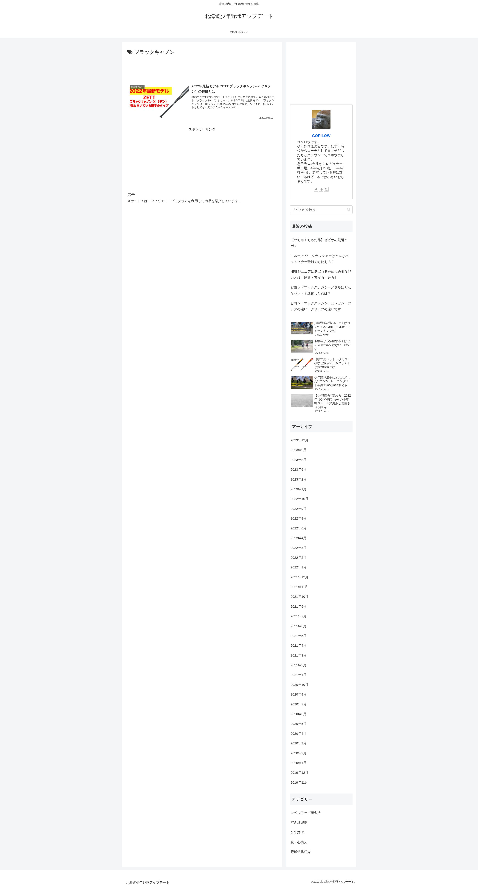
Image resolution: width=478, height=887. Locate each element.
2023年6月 (299, 469)
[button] (348, 209)
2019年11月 (299, 782)
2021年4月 (299, 645)
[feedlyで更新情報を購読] (321, 189)
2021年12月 (299, 577)
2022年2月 (299, 557)
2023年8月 (299, 460)
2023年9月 (299, 450)
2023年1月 (299, 489)
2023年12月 (299, 440)
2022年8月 (299, 518)
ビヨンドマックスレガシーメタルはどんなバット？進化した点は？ (321, 290)
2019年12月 (299, 772)
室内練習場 (299, 822)
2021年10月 (299, 596)
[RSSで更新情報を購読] (326, 189)
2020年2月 (299, 753)
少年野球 (297, 832)
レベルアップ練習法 (306, 813)
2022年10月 (299, 499)
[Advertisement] (202, 66)
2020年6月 (299, 714)
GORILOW (321, 136)
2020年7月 (299, 704)
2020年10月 (299, 685)
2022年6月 (299, 528)
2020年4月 (299, 733)
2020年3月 (299, 743)
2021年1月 (299, 675)
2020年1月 (299, 763)
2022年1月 (299, 567)
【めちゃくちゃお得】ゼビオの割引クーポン (321, 243)
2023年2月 (299, 479)
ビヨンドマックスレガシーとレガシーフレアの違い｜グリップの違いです (321, 306)
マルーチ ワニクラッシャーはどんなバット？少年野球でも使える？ (320, 259)
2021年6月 (299, 626)
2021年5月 (299, 636)
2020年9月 (299, 694)
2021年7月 (299, 616)
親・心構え (299, 842)
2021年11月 (299, 587)
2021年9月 (299, 606)
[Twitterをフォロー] (316, 189)
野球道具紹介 (301, 852)
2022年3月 (299, 548)
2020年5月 (299, 724)
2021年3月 (299, 655)
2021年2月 (299, 665)
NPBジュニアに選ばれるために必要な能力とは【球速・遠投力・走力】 (321, 274)
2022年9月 (299, 509)
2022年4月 (299, 538)
